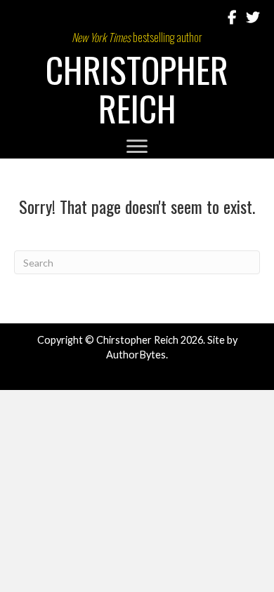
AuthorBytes (136, 355)
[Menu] (137, 147)
